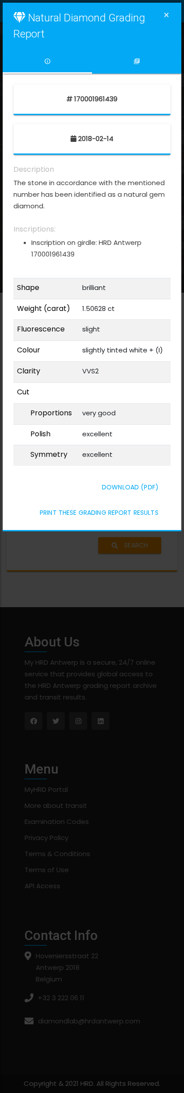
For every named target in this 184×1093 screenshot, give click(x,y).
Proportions (51, 413)
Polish (40, 434)
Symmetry (48, 455)
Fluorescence (41, 329)
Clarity (28, 371)
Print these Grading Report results (99, 512)
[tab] (47, 61)
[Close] (166, 15)
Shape (28, 288)
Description (33, 169)
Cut (23, 392)
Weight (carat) (43, 309)
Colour (28, 350)
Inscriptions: (34, 229)
